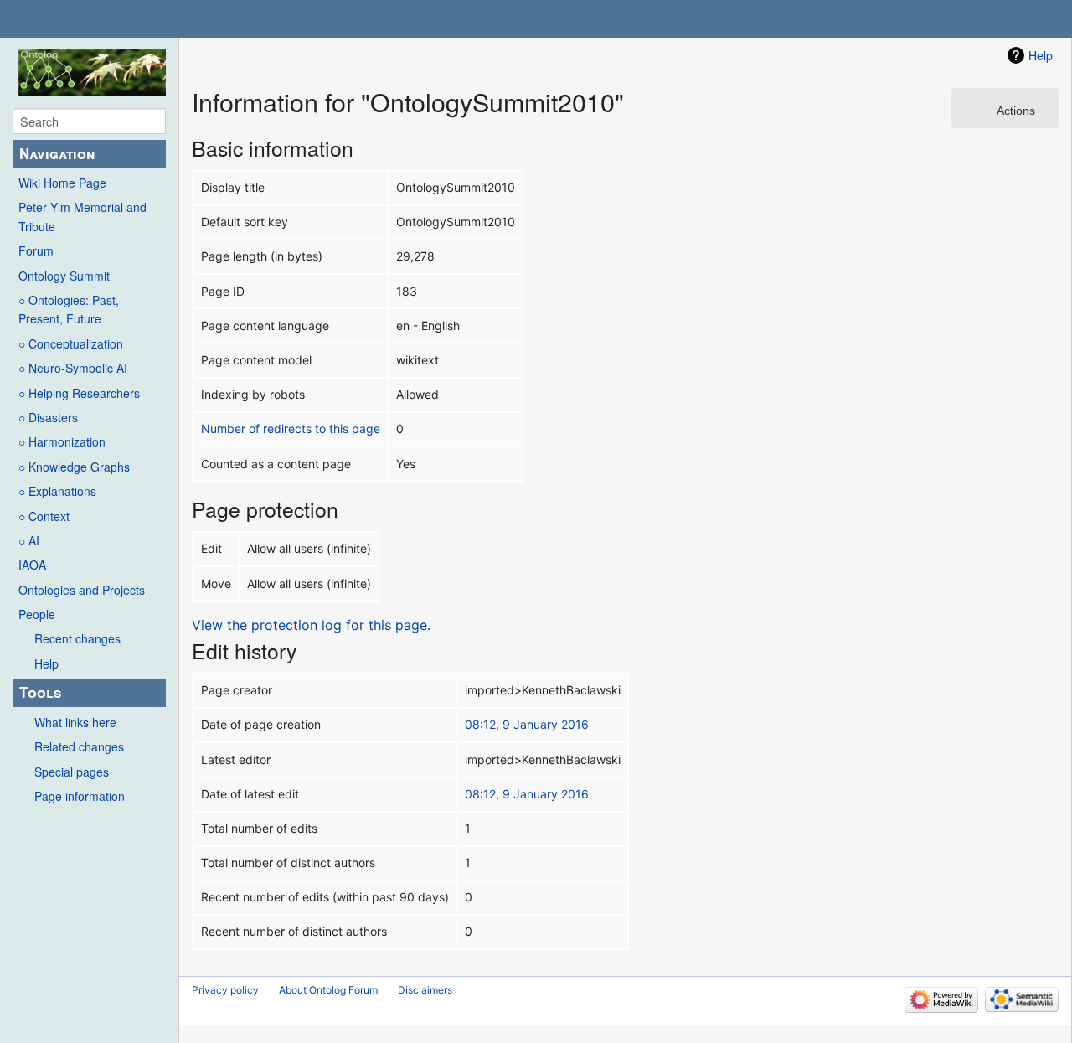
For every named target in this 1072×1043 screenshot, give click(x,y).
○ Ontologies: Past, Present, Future (68, 309)
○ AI (28, 540)
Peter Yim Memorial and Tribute (82, 216)
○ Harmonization (62, 441)
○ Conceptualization (70, 343)
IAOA (32, 564)
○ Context (44, 516)
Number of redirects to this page (290, 428)
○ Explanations (57, 491)
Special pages (71, 771)
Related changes (79, 746)
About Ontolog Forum (328, 990)
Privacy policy (225, 990)
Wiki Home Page (62, 182)
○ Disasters (48, 417)
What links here (75, 722)
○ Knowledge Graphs (74, 466)
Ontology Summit (64, 275)
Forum (36, 250)
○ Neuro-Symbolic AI (72, 367)
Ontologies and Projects (81, 589)
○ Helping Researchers (79, 393)
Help (46, 663)
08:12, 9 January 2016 (527, 724)
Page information (79, 795)
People (36, 614)
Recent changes (77, 638)
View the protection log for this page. (311, 625)
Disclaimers (425, 990)
